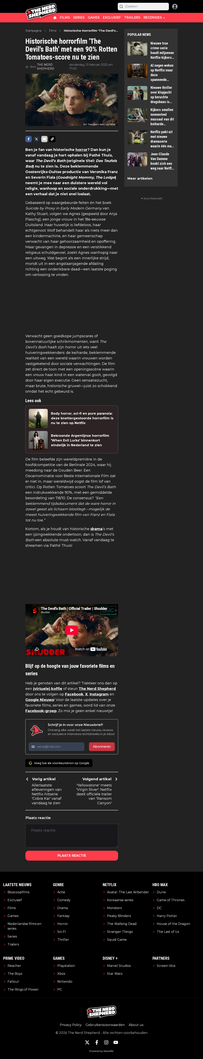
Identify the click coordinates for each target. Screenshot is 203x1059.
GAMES (94, 17)
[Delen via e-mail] (44, 139)
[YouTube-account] (115, 1042)
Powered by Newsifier (101, 1051)
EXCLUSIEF (112, 17)
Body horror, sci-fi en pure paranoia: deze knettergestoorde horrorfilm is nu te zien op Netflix (82, 418)
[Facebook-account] (96, 1042)
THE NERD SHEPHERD (45, 66)
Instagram (99, 694)
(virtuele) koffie (47, 689)
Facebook (74, 694)
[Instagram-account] (106, 1042)
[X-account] (87, 1042)
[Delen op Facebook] (28, 139)
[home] (55, 17)
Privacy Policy (71, 1025)
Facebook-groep (40, 711)
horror (81, 150)
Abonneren (102, 746)
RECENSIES (153, 17)
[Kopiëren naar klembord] (52, 139)
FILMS (65, 17)
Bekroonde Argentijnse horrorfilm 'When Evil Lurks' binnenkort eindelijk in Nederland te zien (80, 440)
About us (136, 1025)
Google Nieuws (39, 700)
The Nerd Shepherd (97, 689)
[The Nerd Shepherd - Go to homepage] (41, 6)
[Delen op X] (36, 139)
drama (96, 529)
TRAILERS (132, 17)
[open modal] (175, 6)
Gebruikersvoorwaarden (105, 1025)
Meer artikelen (139, 178)
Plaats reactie (71, 855)
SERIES (79, 17)
